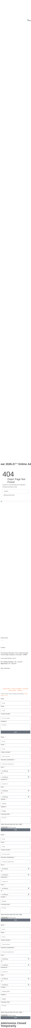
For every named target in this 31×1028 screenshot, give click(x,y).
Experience (4, 779)
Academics (3, 271)
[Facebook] (6, 674)
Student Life (3, 304)
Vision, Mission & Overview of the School (13, 253)
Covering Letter (5, 814)
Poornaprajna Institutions (9, 263)
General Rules (3, 289)
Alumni (2, 341)
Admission (2, 326)
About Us (2, 251)
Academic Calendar (8, 279)
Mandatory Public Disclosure (7, 338)
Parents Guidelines (8, 291)
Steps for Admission (8, 331)
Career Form (6, 349)
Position (3, 799)
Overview (5, 284)
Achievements (6, 319)
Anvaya (5, 266)
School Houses (7, 268)
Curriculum (6, 273)
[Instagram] (2, 674)
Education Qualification (7, 759)
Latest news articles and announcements (13, 336)
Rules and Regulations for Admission (12, 299)
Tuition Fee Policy (7, 296)
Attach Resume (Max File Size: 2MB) (11, 824)
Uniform (5, 301)
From (2, 767)
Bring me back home (9, 495)
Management (6, 255)
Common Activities (10, 316)
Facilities (5, 286)
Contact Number (5, 714)
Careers (2, 344)
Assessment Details (8, 276)
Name (2, 698)
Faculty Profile (6, 261)
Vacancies (5, 346)
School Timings (7, 294)
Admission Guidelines (8, 328)
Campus (2, 281)
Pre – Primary (9, 308)
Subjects (3, 806)
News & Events (4, 333)
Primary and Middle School (12, 311)
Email (2, 706)
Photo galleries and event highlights (12, 306)
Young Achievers (10, 323)
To (1, 773)
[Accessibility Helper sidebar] (29, 20)
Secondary (8, 313)
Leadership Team (7, 258)
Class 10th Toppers (10, 320)
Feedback (3, 721)
